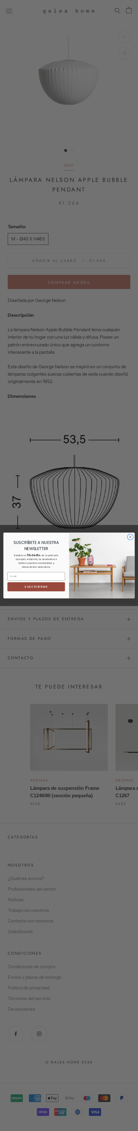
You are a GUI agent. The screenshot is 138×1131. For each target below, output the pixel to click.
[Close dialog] (130, 537)
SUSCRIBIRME (36, 587)
